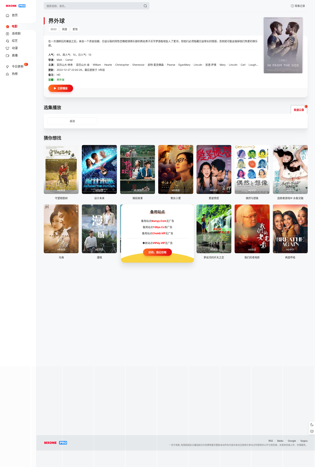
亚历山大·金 (83, 64)
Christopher (122, 64)
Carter (69, 59)
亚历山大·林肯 (65, 64)
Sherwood (138, 64)
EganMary (184, 64)
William (97, 64)
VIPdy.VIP (159, 242)
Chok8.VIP (159, 233)
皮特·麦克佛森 (156, 64)
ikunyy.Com (158, 220)
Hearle (108, 64)
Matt (59, 59)
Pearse (171, 64)
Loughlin (254, 64)
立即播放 (62, 88)
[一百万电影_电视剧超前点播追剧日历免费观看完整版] (15, 6)
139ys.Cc (159, 227)
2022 (53, 29)
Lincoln (198, 64)
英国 (64, 29)
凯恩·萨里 (210, 64)
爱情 (75, 29)
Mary (223, 64)
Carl (243, 64)
